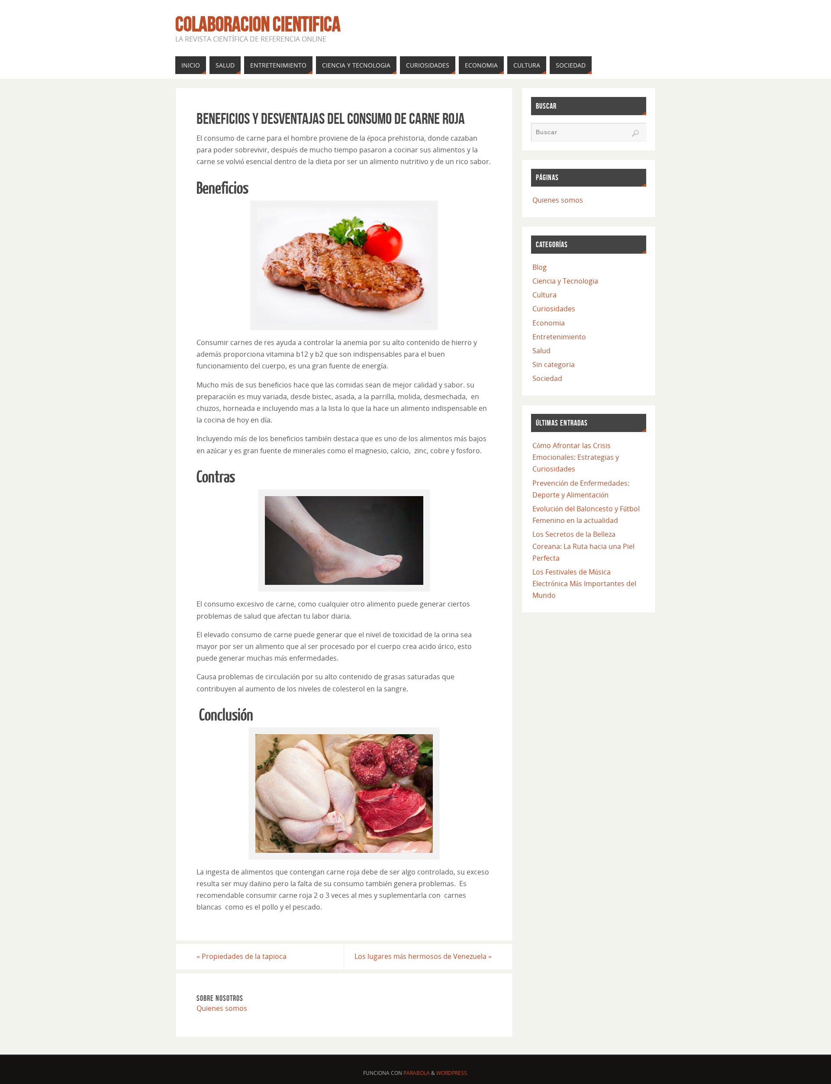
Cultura (544, 295)
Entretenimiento (559, 337)
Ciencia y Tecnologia (565, 281)
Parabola (416, 1073)
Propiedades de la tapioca (241, 956)
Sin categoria (553, 364)
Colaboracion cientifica (258, 24)
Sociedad (547, 378)
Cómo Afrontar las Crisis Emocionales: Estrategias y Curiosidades (575, 457)
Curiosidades (553, 308)
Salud (541, 350)
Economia (548, 323)
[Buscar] (635, 133)
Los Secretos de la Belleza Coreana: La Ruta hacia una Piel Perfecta (583, 545)
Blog (539, 267)
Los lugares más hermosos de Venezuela (423, 956)
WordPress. (452, 1073)
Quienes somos (221, 1008)
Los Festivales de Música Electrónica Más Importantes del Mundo (584, 583)
